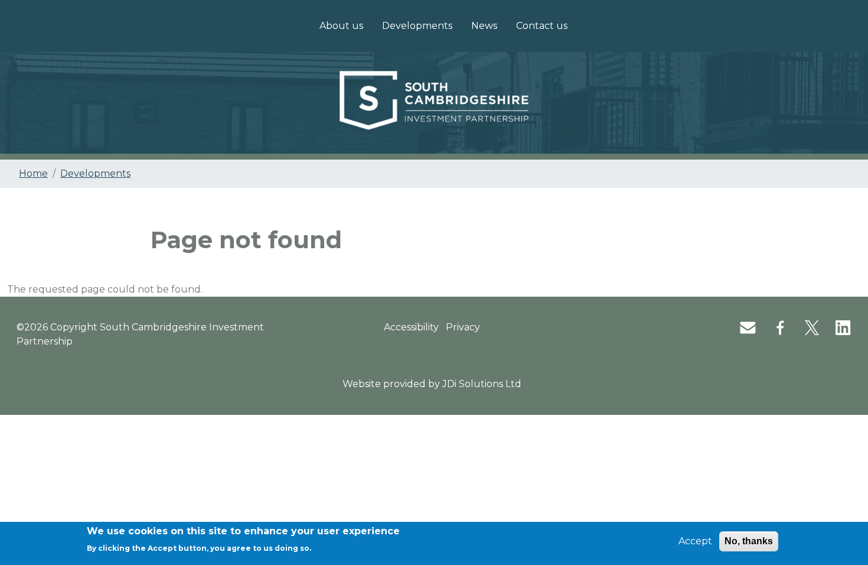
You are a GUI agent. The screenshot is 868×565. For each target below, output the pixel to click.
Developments (417, 25)
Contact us (541, 25)
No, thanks (749, 541)
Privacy (463, 327)
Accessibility (411, 327)
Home (33, 173)
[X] (805, 327)
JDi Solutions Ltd (481, 383)
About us (341, 25)
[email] (741, 327)
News (484, 25)
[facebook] (773, 327)
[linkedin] (836, 327)
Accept (695, 541)
